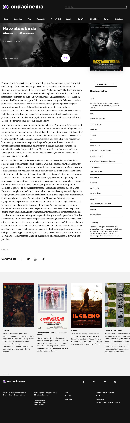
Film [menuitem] (29, 19)
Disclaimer (100, 396)
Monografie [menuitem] (40, 19)
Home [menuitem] (6, 19)
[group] (18, 318)
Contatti (68, 396)
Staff (66, 392)
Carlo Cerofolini (11, 58)
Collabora (68, 399)
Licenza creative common (105, 392)
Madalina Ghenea (96, 103)
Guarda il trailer (102, 84)
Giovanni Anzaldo (105, 105)
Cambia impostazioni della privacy (108, 402)
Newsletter (100, 399)
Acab (73, 218)
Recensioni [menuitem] (18, 19)
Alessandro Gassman (97, 118)
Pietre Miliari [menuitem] (56, 19)
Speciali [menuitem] (69, 19)
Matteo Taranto (108, 103)
